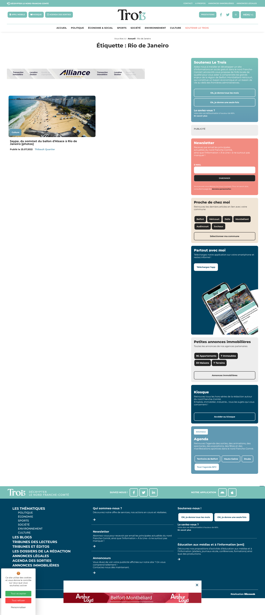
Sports (121, 28)
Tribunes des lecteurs (34, 542)
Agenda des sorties (31, 560)
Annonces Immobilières (221, 3)
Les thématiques (28, 508)
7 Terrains (219, 363)
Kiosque (20, 570)
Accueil (61, 28)
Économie (25, 516)
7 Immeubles (228, 356)
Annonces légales (247, 3)
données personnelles (221, 189)
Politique (77, 28)
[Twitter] (227, 14)
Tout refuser (18, 600)
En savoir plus (200, 116)
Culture (175, 28)
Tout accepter (18, 593)
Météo (18, 574)
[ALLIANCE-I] (76, 90)
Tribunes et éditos (30, 546)
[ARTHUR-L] (132, 598)
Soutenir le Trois (197, 28)
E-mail (197, 165)
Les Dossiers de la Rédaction (41, 551)
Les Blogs (22, 537)
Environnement (155, 28)
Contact (188, 3)
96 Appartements (206, 356)
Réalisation (243, 594)
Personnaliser (18, 607)
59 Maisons (202, 363)
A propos (200, 3)
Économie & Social (100, 28)
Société (136, 28)
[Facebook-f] (220, 14)
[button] (197, 585)
